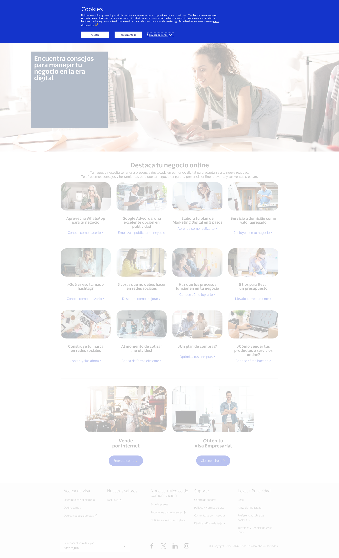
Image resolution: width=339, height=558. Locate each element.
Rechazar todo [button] (128, 34)
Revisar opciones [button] (158, 34)
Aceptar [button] (95, 34)
